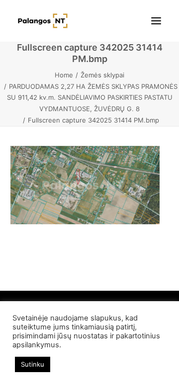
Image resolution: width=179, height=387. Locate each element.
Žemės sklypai (102, 75)
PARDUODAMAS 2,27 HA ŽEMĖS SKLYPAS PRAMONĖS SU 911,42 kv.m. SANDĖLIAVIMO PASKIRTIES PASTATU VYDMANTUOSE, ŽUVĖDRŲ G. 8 (92, 97)
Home (64, 75)
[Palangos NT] (43, 20)
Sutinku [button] (32, 364)
